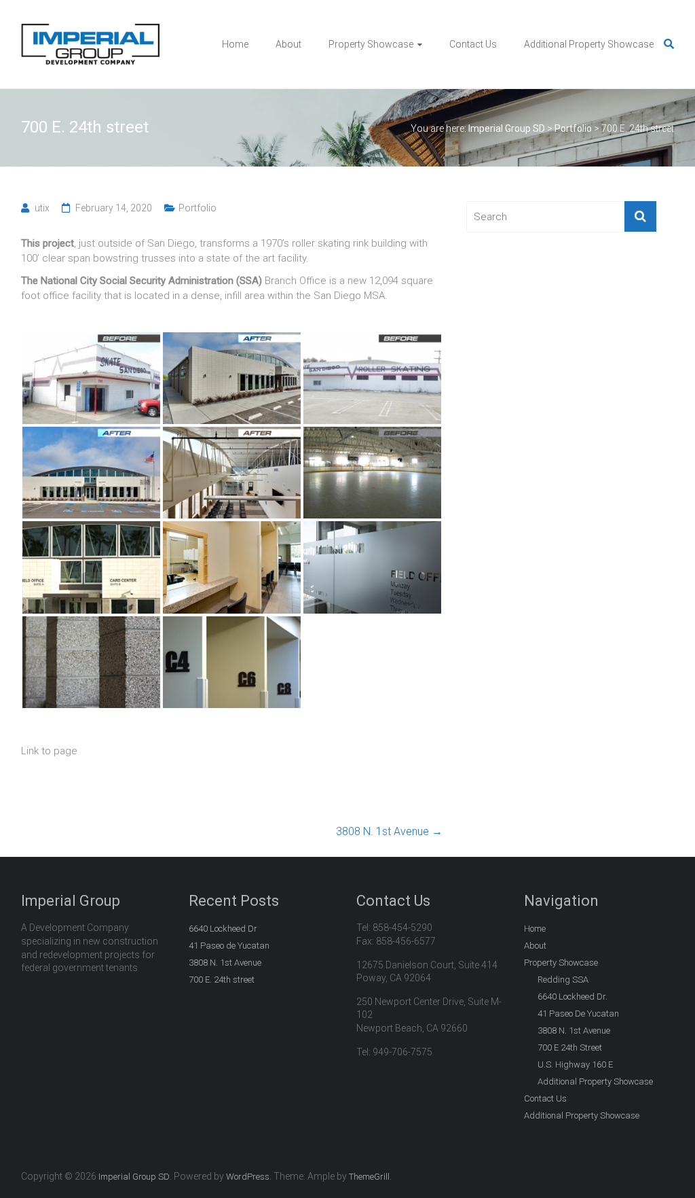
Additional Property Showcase (589, 44)
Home (235, 44)
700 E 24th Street (570, 1047)
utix (42, 207)
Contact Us (473, 44)
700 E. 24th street (222, 979)
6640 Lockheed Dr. (572, 996)
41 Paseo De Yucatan (578, 1013)
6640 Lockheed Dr (223, 928)
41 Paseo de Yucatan (229, 945)
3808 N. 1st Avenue (389, 831)
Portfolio (198, 207)
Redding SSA (563, 979)
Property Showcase (370, 44)
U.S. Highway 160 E (575, 1064)
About (288, 44)
